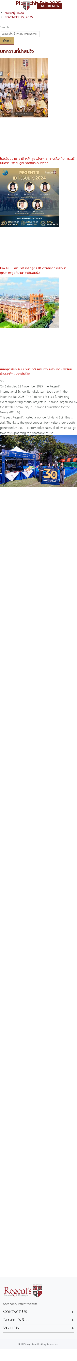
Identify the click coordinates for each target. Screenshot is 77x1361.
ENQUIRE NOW (49, 6)
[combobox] (20, 34)
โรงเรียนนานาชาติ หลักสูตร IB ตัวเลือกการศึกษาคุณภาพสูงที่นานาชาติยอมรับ (33, 270)
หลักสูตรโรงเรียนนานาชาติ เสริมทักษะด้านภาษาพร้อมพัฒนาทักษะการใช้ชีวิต (36, 371)
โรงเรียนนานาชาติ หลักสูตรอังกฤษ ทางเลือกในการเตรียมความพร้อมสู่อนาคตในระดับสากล (37, 160)
